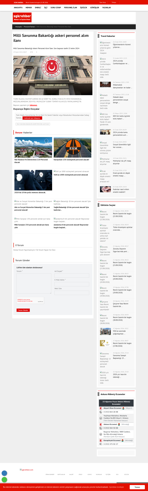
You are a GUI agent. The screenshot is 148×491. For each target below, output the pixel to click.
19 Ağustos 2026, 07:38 (120, 287)
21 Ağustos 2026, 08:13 (120, 274)
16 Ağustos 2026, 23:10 (120, 372)
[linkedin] (131, 2)
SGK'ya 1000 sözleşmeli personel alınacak (71, 175)
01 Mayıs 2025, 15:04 (120, 113)
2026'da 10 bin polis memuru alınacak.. (30, 192)
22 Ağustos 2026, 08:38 (120, 211)
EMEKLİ (38, 7)
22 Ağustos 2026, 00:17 (120, 246)
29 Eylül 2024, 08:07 (20, 52)
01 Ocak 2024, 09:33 (120, 142)
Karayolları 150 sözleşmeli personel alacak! (71, 159)
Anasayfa (18, 27)
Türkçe (113, 2)
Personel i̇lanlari (29, 27)
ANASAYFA (18, 7)
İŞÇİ (45, 7)
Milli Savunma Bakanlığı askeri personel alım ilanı (33, 124)
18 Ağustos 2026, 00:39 (120, 315)
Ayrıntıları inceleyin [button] (116, 487)
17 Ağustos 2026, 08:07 (120, 341)
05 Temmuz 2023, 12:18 (121, 94)
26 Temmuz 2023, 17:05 (121, 82)
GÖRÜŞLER (94, 7)
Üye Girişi (103, 2)
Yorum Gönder (23, 310)
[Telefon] (4, 473)
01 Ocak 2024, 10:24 (120, 187)
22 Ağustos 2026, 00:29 (120, 225)
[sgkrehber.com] (26, 469)
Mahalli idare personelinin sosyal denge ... (120, 100)
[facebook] (121, 2)
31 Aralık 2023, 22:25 (120, 58)
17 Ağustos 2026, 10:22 (120, 328)
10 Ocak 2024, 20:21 (120, 158)
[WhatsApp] (4, 479)
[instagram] (128, 2)
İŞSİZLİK (83, 7)
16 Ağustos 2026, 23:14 (120, 353)
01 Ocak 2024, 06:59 (120, 130)
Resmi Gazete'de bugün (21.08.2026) (37, 2)
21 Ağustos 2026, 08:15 (120, 260)
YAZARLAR (106, 7)
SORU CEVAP (56, 7)
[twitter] (125, 2)
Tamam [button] (137, 487)
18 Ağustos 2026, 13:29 (120, 301)
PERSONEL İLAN (70, 7)
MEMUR (29, 7)
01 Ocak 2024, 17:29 (120, 170)
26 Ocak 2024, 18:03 (120, 42)
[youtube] (135, 2)
